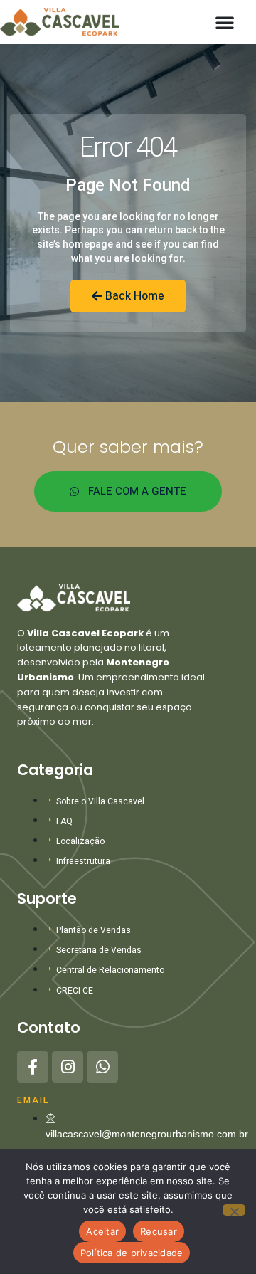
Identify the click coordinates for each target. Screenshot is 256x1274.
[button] (225, 22)
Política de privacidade (131, 1252)
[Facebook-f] (32, 1067)
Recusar (158, 1231)
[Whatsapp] (102, 1067)
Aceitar (102, 1231)
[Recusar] (234, 1210)
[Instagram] (67, 1067)
